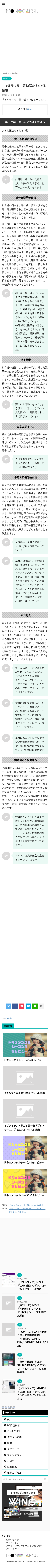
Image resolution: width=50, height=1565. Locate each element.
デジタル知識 (14, 1437)
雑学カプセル (14, 1472)
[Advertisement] (25, 43)
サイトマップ (12, 1542)
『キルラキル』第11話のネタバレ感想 (24, 1092)
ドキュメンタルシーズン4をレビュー (24, 1162)
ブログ (10, 1460)
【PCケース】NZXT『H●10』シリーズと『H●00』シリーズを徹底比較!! (31, 1310)
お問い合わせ (12, 1539)
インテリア (13, 1449)
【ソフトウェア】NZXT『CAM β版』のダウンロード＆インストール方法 (31, 1285)
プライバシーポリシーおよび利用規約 (24, 1545)
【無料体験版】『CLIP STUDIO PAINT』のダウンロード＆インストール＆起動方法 (32, 1367)
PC (8, 1419)
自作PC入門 (13, 1431)
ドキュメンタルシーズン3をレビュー (24, 1060)
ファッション (14, 1455)
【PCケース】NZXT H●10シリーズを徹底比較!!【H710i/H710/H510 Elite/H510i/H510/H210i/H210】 (32, 1338)
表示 (29, 109)
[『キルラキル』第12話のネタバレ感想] (28, 1006)
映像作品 (8, 1018)
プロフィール (12, 1548)
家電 (9, 1443)
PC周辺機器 (13, 1425)
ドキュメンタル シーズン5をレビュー (24, 1195)
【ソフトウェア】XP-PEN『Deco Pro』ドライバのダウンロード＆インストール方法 (32, 1393)
